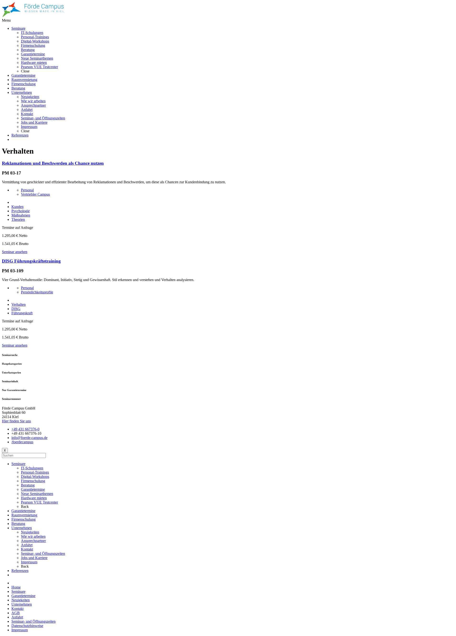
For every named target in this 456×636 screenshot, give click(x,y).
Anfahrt (27, 545)
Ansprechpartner (33, 541)
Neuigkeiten (30, 532)
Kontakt (27, 549)
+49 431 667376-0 (25, 429)
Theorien (18, 219)
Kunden (17, 207)
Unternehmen (21, 528)
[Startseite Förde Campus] (33, 16)
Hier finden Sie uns (16, 421)
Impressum (29, 562)
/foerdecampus (22, 442)
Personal (27, 190)
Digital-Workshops (35, 477)
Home (16, 587)
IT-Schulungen (32, 468)
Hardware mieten (34, 498)
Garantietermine (33, 489)
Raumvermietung (24, 515)
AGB (15, 613)
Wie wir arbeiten (33, 536)
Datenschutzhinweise (27, 626)
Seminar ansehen (14, 252)
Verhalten (18, 304)
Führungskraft (22, 313)
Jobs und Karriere (34, 558)
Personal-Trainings (35, 472)
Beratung (28, 485)
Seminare (18, 464)
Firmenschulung (33, 481)
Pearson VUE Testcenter (39, 502)
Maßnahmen (20, 215)
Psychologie (20, 211)
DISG (15, 309)
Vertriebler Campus (35, 194)
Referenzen (19, 571)
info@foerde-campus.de (29, 438)
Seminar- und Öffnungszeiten (43, 553)
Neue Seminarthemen (37, 494)
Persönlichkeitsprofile (37, 292)
